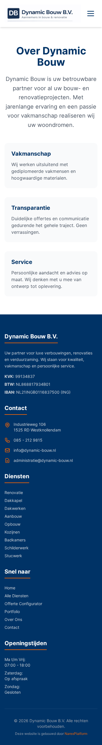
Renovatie (14, 492)
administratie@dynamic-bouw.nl (43, 460)
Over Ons (13, 619)
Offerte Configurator (23, 603)
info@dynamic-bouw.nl (35, 450)
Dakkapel (13, 500)
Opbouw (12, 524)
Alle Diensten (16, 595)
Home (10, 587)
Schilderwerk (17, 547)
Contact (12, 627)
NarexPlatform (76, 733)
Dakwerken (15, 508)
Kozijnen (12, 532)
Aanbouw (13, 516)
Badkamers (15, 539)
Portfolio (12, 611)
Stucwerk (13, 555)
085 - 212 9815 (28, 440)
